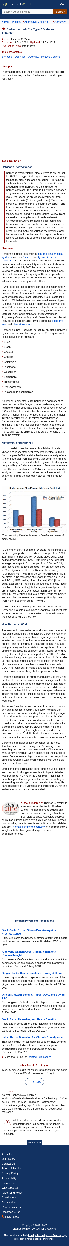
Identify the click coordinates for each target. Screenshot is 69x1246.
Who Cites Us (10, 1187)
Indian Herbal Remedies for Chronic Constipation (32, 1037)
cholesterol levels (23, 324)
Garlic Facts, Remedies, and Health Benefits (29, 1019)
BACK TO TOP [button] (34, 1143)
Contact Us (8, 1163)
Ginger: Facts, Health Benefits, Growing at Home (32, 973)
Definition (20, 56)
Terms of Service (11, 1168)
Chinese (27, 257)
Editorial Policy (10, 1182)
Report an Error (11, 1211)
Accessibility (9, 1178)
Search (60, 11)
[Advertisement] (34, 120)
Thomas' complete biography (28, 826)
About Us (7, 1154)
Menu (61, 4)
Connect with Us (11, 1207)
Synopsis (7, 56)
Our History (8, 1158)
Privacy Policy (10, 1173)
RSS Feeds (12, 1216)
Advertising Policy (12, 1192)
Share (37, 1081)
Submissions (9, 1202)
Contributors (9, 1197)
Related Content (50, 56)
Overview (33, 56)
